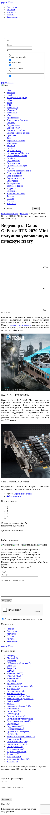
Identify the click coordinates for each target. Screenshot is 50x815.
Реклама (10, 14)
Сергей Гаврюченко (23, 494)
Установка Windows (16, 193)
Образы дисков (14, 150)
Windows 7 (12, 110)
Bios (9, 90)
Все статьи (12, 7)
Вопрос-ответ (13, 128)
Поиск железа (13, 163)
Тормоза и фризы (15, 186)
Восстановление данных (18, 133)
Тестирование (13, 183)
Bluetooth (11, 92)
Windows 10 (12, 107)
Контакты (11, 12)
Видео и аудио (13, 125)
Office (9, 100)
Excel (9, 95)
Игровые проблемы (16, 140)
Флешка (10, 196)
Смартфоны (12, 181)
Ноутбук (11, 148)
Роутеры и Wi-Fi (14, 173)
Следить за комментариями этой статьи (23, 619)
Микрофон (12, 143)
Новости (11, 9)
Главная (10, 629)
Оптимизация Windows (18, 153)
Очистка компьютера (17, 155)
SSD (9, 105)
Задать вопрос (13, 17)
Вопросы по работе (16, 130)
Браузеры (11, 123)
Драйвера (11, 135)
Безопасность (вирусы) (17, 120)
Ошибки (11, 158)
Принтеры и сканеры (17, 165)
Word (9, 115)
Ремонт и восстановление (19, 171)
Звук (9, 138)
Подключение (13, 160)
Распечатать (15, 496)
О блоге (10, 198)
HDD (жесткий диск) (17, 97)
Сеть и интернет (14, 176)
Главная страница (9, 213)
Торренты (11, 188)
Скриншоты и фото (16, 178)
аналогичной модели (20, 325)
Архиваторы (13, 118)
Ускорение (12, 191)
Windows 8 (12, 112)
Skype (9, 102)
